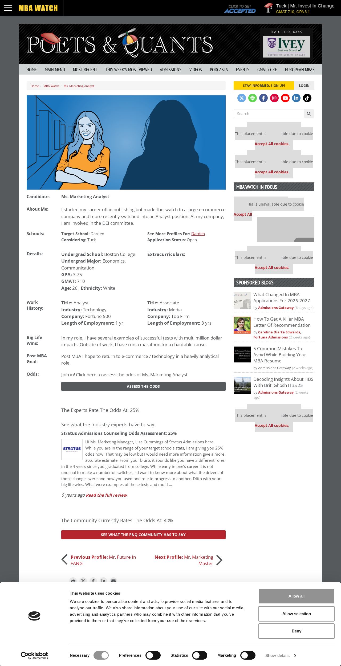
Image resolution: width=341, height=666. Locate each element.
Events (242, 70)
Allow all (297, 596)
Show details (277, 655)
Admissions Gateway (276, 307)
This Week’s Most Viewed (128, 70)
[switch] (153, 655)
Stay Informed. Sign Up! (264, 85)
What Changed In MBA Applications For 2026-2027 (281, 297)
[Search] (309, 113)
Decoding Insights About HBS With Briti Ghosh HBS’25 (283, 382)
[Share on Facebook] (93, 581)
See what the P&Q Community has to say (143, 534)
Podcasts (219, 70)
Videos (195, 70)
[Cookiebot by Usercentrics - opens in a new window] (34, 656)
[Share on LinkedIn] (103, 581)
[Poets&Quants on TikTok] (307, 98)
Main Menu (55, 70)
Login (304, 85)
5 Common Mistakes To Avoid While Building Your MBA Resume (279, 354)
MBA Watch (51, 86)
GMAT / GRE (267, 70)
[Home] (120, 42)
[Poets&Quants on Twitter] (241, 98)
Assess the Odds (143, 386)
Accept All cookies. (272, 143)
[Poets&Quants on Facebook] (263, 98)
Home (31, 70)
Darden (97, 233)
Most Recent (85, 70)
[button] (73, 581)
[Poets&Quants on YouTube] (285, 98)
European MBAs (300, 70)
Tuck (91, 240)
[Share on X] (83, 581)
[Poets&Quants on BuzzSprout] (252, 98)
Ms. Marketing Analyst (79, 86)
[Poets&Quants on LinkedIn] (296, 98)
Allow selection (296, 613)
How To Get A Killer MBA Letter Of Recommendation (282, 322)
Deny (296, 631)
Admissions (170, 70)
